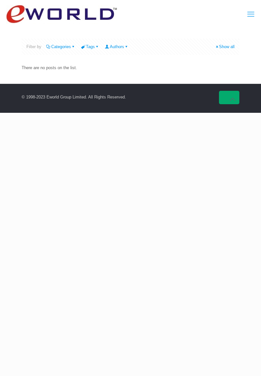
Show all (227, 46)
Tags (90, 46)
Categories (61, 46)
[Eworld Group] (61, 14)
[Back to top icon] (229, 97)
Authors (117, 46)
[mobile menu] (250, 14)
